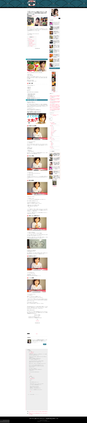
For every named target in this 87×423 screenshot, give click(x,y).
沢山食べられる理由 (31, 41)
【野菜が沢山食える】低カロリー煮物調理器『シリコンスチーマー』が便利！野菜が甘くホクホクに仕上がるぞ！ (56, 56)
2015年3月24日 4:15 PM (32, 378)
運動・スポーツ (51, 138)
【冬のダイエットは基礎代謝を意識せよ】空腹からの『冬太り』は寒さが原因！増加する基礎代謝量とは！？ (56, 60)
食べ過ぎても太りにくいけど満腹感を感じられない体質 (35, 317)
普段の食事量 (30, 43)
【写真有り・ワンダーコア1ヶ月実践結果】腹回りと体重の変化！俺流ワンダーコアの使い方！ (55, 96)
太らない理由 (30, 42)
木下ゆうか (29, 38)
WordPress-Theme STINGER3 (43, 420)
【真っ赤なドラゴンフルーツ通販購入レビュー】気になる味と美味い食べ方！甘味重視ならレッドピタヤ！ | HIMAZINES (55, 107)
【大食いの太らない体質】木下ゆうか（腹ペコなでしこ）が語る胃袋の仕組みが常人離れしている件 (43, 418)
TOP (27, 7)
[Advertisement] (37, 53)
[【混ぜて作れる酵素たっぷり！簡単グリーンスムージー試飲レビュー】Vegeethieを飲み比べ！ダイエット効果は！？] (51, 38)
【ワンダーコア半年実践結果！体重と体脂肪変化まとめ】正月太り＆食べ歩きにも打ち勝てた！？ (55, 102)
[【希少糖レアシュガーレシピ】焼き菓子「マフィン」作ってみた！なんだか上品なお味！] (51, 52)
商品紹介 (51, 125)
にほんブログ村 (54, 115)
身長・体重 (30, 39)
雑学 (50, 141)
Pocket (37, 333)
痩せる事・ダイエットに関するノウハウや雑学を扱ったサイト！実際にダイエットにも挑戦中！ (43, 419)
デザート (52, 129)
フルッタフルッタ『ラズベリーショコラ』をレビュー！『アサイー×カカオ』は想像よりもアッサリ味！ (56, 65)
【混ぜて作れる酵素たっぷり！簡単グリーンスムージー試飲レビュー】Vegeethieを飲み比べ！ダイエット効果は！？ (56, 37)
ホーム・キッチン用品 (53, 130)
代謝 (51, 142)
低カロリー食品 (52, 131)
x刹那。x (29, 394)
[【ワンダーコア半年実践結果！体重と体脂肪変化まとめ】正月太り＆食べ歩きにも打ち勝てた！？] (51, 29)
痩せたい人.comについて (31, 7)
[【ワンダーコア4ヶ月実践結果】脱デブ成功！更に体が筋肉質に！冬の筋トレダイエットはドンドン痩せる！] (51, 43)
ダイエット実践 (51, 122)
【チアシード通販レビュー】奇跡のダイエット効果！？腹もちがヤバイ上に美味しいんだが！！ (55, 105)
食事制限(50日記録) (53, 123)
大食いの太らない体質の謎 (30, 40)
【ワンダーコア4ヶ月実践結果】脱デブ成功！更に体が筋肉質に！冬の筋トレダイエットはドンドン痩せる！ (56, 42)
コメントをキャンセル (36, 394)
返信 (30, 391)
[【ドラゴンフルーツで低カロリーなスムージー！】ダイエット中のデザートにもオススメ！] (51, 169)
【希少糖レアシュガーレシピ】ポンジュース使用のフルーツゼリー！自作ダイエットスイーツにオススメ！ (56, 46)
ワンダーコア (52, 139)
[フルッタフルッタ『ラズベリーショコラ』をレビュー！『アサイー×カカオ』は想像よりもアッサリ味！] (51, 66)
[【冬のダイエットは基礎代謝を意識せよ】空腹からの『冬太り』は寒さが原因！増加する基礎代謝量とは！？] (51, 61)
